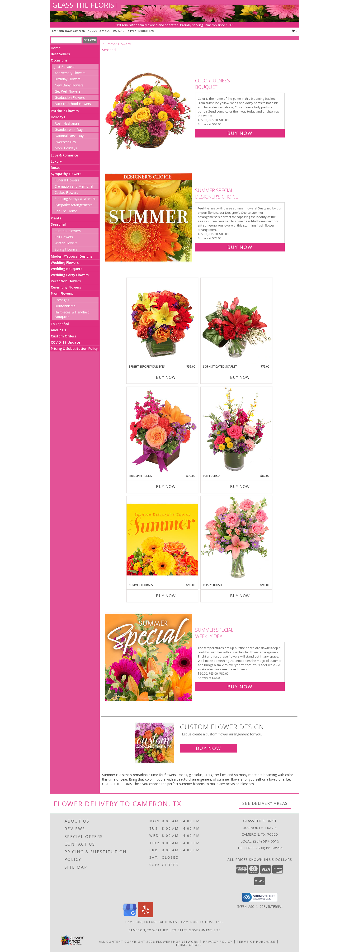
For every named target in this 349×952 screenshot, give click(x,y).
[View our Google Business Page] (129, 916)
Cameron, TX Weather (148, 930)
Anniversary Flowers (70, 73)
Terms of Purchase (256, 941)
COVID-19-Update (65, 342)
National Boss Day (69, 135)
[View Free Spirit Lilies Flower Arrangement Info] (162, 430)
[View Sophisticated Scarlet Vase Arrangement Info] (236, 321)
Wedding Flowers (65, 262)
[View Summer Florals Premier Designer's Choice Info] (162, 539)
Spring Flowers (66, 249)
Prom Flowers (62, 293)
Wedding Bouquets (66, 268)
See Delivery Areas (265, 803)
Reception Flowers (66, 281)
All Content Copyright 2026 (127, 941)
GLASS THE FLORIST (85, 5)
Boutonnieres (65, 306)
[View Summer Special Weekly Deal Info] (149, 657)
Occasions (59, 60)
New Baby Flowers (69, 85)
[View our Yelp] (145, 916)
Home (56, 48)
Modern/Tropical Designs (71, 256)
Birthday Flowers (67, 79)
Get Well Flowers (67, 91)
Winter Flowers (66, 243)
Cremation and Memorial (74, 186)
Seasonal (58, 224)
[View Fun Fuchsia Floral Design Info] (236, 430)
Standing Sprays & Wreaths (75, 198)
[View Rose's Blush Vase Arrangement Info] (236, 539)
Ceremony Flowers (66, 287)
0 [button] (296, 31)
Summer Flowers (68, 230)
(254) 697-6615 (116, 31)
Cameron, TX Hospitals (202, 922)
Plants (56, 218)
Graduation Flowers (70, 97)
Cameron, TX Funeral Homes (151, 922)
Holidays (58, 117)
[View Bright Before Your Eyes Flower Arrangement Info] (162, 321)
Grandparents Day (69, 129)
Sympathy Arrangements (74, 205)
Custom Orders (63, 336)
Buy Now (239, 133)
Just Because (65, 66)
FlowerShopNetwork (177, 941)
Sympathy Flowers (66, 173)
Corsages (62, 300)
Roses (55, 167)
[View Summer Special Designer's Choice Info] (149, 217)
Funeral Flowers (67, 180)
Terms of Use (189, 945)
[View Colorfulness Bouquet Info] (149, 106)
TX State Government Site (196, 930)
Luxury (56, 161)
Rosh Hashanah (67, 123)
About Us (58, 330)
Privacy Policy (217, 941)
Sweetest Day (65, 142)
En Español (60, 324)
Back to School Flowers (73, 103)
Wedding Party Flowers (70, 275)
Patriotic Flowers (65, 111)
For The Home (66, 211)
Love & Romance (64, 155)
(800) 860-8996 (145, 31)
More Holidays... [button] (67, 148)
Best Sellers (60, 54)
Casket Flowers (66, 192)
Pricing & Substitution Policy (74, 348)
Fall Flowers (64, 237)
